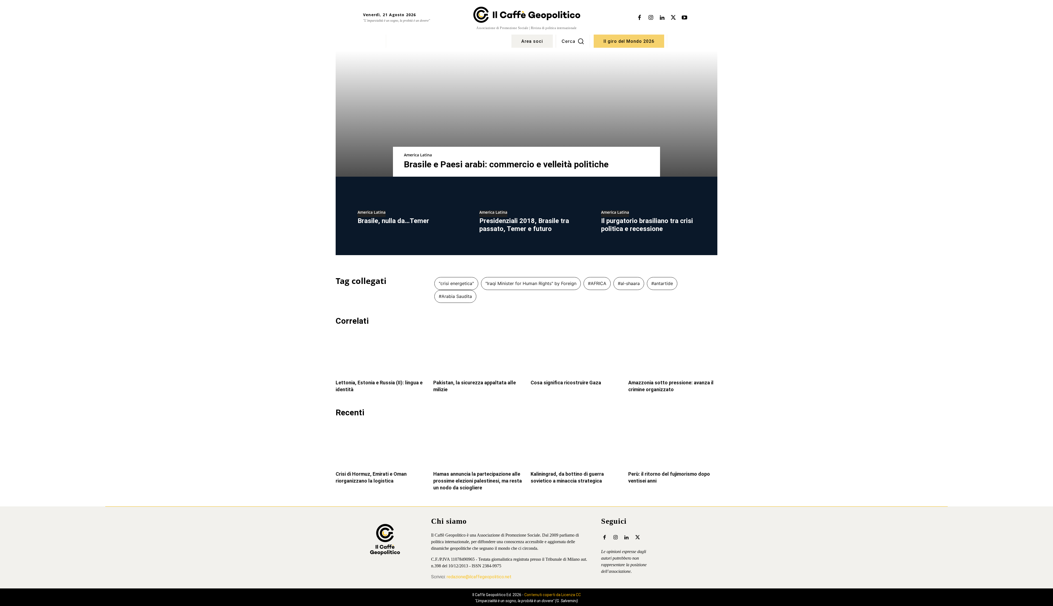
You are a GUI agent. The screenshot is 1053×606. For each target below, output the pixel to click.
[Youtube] (684, 17)
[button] (573, 41)
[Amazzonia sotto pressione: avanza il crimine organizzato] (673, 353)
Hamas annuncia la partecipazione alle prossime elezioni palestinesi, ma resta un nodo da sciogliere (477, 481)
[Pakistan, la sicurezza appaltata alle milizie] (478, 353)
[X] (673, 17)
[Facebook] (639, 17)
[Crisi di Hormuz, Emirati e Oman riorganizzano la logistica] (380, 444)
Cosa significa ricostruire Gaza (566, 382)
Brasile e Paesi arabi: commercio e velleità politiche (506, 164)
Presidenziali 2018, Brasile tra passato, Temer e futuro (524, 225)
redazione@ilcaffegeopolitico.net (479, 576)
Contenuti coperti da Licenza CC (552, 595)
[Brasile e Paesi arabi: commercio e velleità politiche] (526, 113)
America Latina (418, 154)
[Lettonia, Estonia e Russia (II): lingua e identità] (380, 353)
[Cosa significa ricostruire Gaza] (575, 353)
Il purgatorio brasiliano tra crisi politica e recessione (647, 225)
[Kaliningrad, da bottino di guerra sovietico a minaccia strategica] (575, 444)
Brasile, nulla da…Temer (393, 221)
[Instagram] (650, 17)
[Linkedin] (661, 17)
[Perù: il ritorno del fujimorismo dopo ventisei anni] (673, 444)
